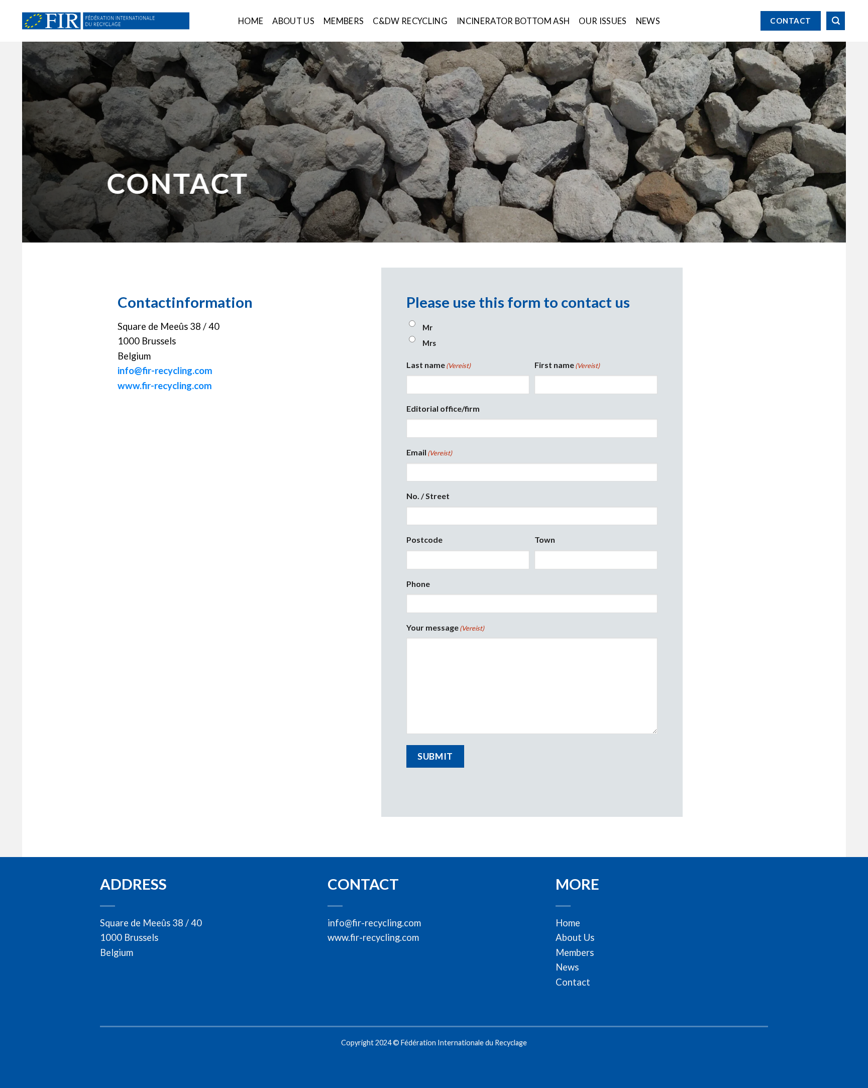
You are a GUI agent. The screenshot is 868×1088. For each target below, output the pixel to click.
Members (343, 21)
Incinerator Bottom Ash (513, 21)
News (648, 21)
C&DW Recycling (410, 21)
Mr (427, 327)
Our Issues (602, 21)
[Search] (835, 21)
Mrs (429, 342)
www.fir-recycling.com (165, 385)
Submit (435, 756)
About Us (293, 21)
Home (250, 21)
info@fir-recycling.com (165, 370)
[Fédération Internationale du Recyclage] (105, 21)
